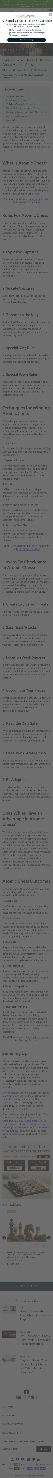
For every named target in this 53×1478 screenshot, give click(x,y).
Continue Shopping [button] (26, 40)
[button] (50, 14)
